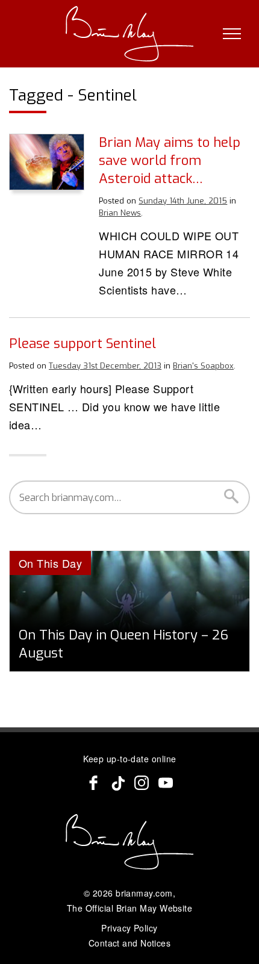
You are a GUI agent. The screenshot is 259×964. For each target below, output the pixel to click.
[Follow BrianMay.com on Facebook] (93, 783)
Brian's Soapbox (203, 366)
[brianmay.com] (130, 33)
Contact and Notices (130, 943)
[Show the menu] (232, 34)
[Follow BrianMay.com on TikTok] (117, 783)
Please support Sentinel (82, 343)
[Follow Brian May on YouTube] (166, 783)
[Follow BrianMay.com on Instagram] (142, 783)
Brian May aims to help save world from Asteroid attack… (169, 160)
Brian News (120, 213)
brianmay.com (144, 893)
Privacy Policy (129, 928)
